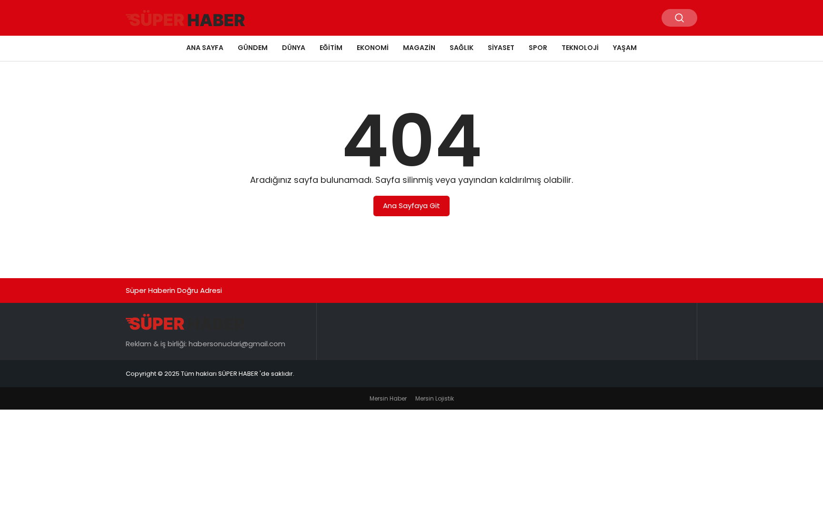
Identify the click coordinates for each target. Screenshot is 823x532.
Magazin (419, 47)
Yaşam (625, 47)
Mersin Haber (388, 398)
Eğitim (331, 47)
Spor (538, 47)
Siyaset (501, 47)
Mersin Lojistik (434, 398)
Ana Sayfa (204, 47)
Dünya (293, 47)
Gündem (253, 47)
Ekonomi (373, 47)
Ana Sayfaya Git (411, 206)
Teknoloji (580, 47)
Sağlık (461, 47)
